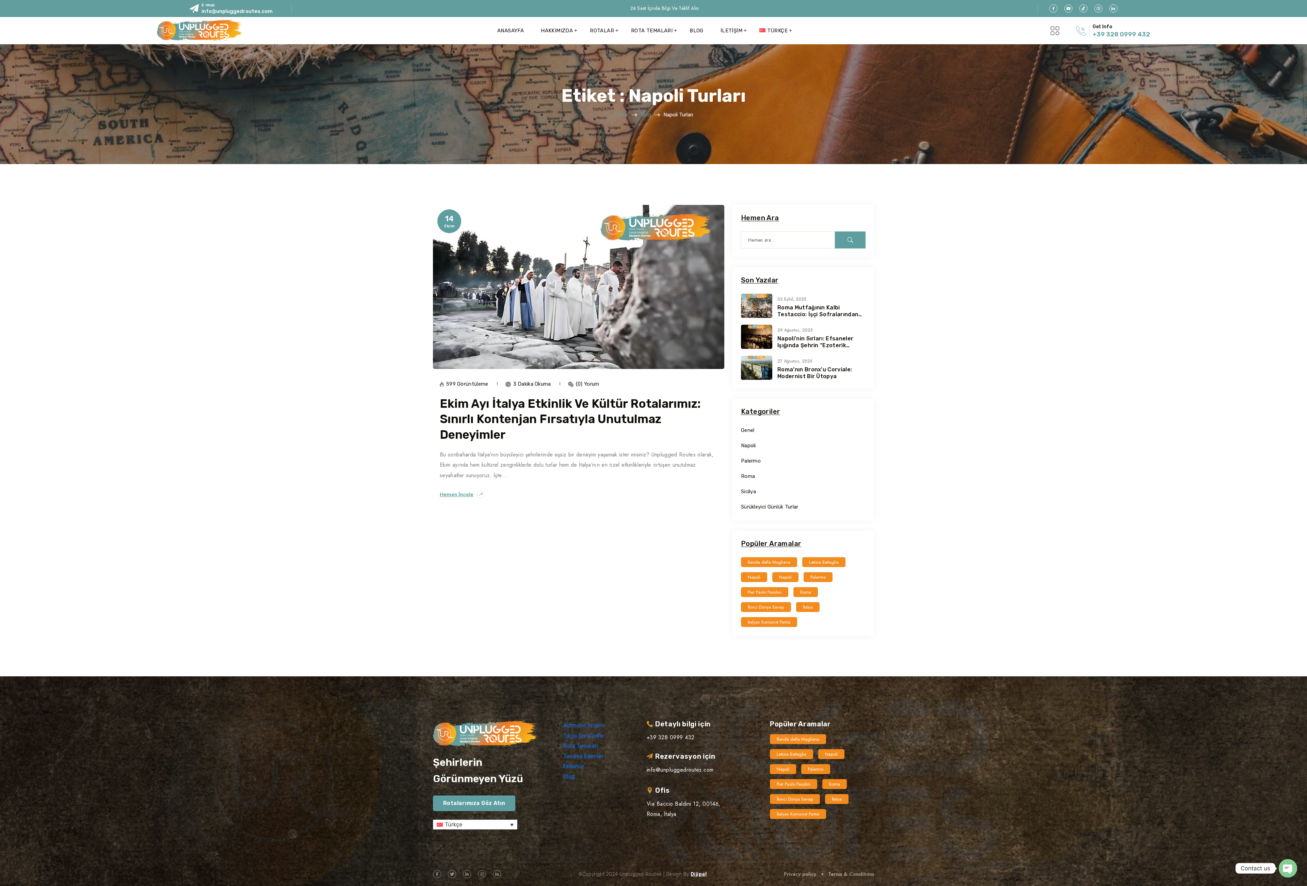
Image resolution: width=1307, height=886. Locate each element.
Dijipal (699, 874)
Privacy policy (800, 874)
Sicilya (748, 491)
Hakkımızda (557, 31)
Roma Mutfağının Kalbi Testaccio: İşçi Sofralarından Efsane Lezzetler (817, 311)
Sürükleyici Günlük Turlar (769, 507)
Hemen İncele (456, 495)
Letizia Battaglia (824, 562)
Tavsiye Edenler (583, 756)
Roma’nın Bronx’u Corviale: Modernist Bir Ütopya (814, 373)
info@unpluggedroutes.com (237, 11)
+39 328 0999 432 (1121, 34)
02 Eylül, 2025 (791, 299)
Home (621, 115)
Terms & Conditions (851, 874)
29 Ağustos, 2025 (795, 330)
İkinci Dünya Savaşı (766, 607)
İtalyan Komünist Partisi (769, 622)
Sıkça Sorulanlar (583, 735)
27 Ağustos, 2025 (794, 361)
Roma (748, 476)
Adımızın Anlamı (584, 725)
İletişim (731, 31)
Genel (748, 430)
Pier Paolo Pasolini (764, 592)
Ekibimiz (573, 766)
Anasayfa (510, 31)
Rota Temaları (652, 31)
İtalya (808, 607)
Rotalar (602, 31)
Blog (697, 31)
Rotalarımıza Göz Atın (474, 803)
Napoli (748, 445)
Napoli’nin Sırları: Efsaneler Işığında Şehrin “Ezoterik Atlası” (815, 342)
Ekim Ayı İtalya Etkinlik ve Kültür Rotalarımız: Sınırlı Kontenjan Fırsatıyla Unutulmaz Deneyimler (570, 419)
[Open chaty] (1288, 868)
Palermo (751, 461)
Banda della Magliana (769, 562)
